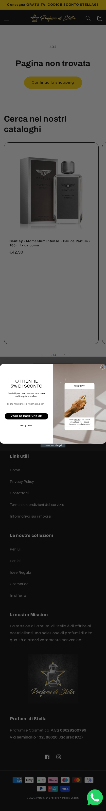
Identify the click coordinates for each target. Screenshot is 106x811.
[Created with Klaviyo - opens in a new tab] (52, 445)
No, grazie (26, 425)
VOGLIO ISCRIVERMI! (26, 416)
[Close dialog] (103, 367)
